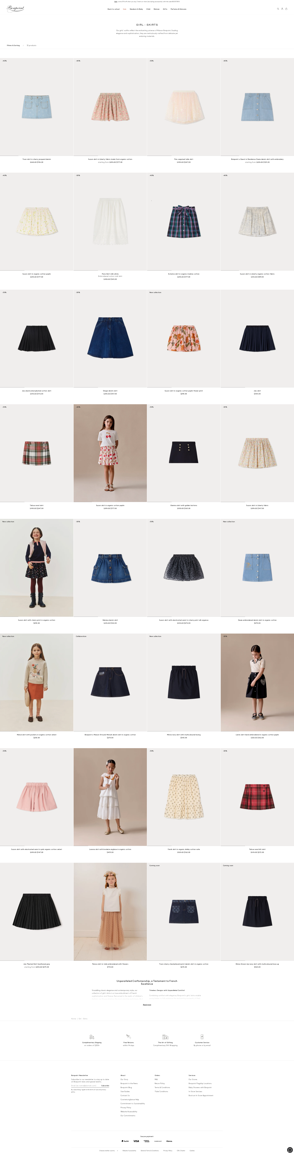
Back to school (114, 9)
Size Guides (125, 1091)
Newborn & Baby (136, 9)
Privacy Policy (126, 1107)
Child (148, 9)
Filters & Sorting (13, 45)
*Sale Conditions (161, 1091)
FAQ (156, 1079)
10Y (38, 162)
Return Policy (160, 1083)
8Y (34, 162)
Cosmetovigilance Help (130, 1099)
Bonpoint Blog (126, 1087)
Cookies (192, 1150)
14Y (46, 162)
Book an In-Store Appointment (201, 1095)
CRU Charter (181, 1150)
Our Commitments (128, 1115)
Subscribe (105, 1085)
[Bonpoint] (15, 9)
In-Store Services (195, 1091)
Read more (147, 1004)
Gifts (165, 9)
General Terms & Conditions (150, 1150)
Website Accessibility (129, 1111)
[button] (278, 9)
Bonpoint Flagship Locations (200, 1083)
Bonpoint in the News (129, 1083)
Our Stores (193, 1079)
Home (73, 1019)
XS (254, 967)
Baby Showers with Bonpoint (200, 1087)
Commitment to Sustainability (133, 1103)
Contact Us (125, 1095)
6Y (30, 162)
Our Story (124, 1079)
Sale (124, 9)
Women (157, 9)
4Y (26, 162)
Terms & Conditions (162, 1087)
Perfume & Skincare (178, 9)
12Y (42, 162)
